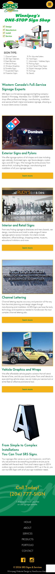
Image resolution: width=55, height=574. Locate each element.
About (27, 527)
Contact (27, 550)
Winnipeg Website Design (18, 571)
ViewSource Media (40, 571)
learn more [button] (27, 175)
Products (27, 539)
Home (27, 522)
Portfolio (28, 545)
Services (27, 533)
